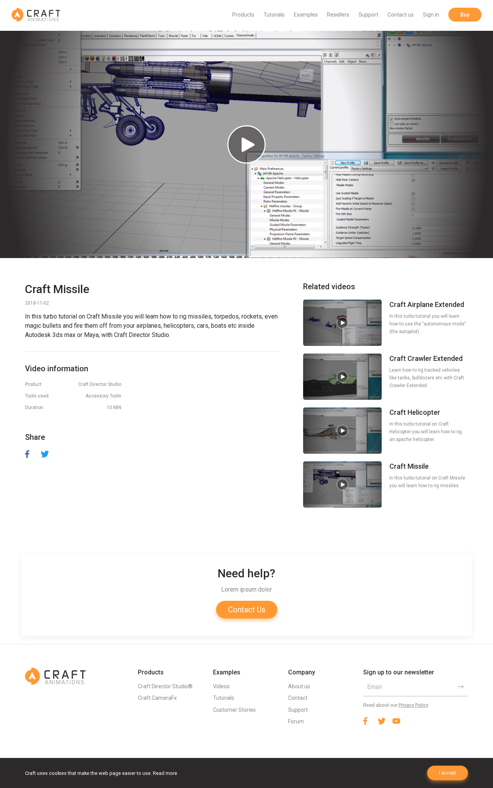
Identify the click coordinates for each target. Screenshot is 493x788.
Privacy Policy (413, 705)
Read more (165, 773)
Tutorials (274, 15)
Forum (296, 721)
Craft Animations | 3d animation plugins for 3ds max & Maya (36, 15)
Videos (221, 686)
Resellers (338, 15)
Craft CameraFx (157, 698)
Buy (465, 15)
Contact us (400, 15)
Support (368, 15)
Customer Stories (234, 710)
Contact (297, 698)
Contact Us (246, 609)
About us (299, 686)
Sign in (431, 15)
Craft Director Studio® (165, 686)
